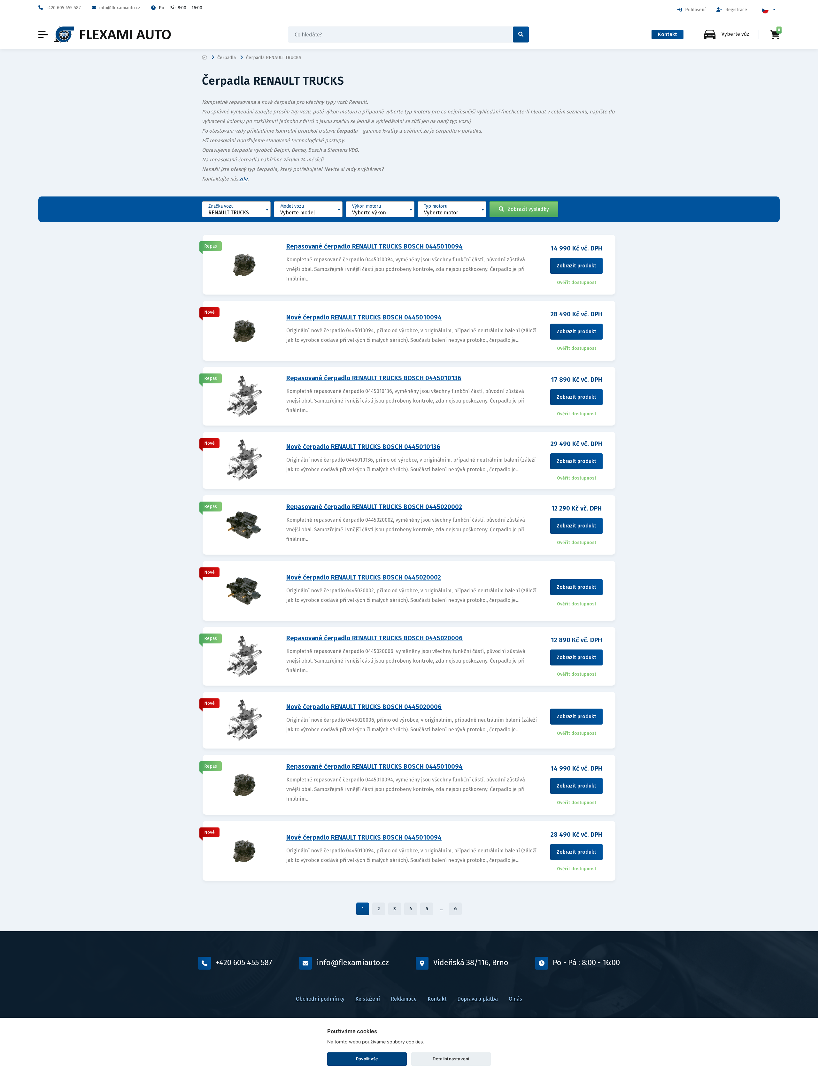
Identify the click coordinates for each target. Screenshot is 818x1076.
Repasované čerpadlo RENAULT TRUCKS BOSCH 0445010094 (374, 246)
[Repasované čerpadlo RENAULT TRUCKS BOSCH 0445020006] (245, 656)
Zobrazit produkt (576, 266)
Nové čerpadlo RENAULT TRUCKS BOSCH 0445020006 (364, 707)
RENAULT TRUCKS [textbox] (228, 213)
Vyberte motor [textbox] (441, 213)
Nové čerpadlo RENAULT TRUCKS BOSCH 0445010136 (363, 446)
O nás (515, 999)
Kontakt (667, 34)
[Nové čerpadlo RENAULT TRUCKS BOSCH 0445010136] (245, 460)
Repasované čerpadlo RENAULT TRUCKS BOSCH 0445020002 (374, 507)
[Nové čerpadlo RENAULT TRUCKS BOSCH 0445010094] (245, 330)
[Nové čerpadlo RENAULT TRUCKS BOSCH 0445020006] (245, 720)
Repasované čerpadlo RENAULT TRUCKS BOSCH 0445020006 (374, 638)
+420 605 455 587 (63, 8)
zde (243, 179)
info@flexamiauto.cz (119, 8)
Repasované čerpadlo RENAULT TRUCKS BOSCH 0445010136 (373, 378)
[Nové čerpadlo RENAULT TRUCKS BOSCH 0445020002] (245, 591)
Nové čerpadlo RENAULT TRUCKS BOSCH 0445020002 (363, 577)
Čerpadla (226, 57)
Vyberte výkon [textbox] (369, 213)
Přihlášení (695, 9)
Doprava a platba (477, 999)
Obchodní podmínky (320, 999)
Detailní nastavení (451, 1058)
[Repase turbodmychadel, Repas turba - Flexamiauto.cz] (112, 34)
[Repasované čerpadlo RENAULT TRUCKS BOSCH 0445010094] (245, 264)
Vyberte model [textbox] (297, 213)
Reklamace (404, 999)
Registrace (736, 9)
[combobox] (236, 209)
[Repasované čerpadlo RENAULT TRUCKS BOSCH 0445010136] (245, 396)
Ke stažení (367, 999)
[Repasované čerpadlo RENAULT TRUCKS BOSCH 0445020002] (245, 524)
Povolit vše (367, 1058)
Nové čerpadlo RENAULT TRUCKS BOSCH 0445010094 (364, 317)
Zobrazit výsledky (526, 209)
